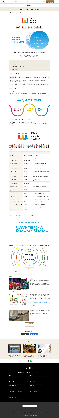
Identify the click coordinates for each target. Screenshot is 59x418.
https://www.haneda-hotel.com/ (38, 193)
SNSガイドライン (41, 409)
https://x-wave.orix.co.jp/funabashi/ (39, 201)
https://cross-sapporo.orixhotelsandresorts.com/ (41, 171)
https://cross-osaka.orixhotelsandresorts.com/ (40, 176)
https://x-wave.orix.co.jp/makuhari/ (39, 204)
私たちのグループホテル (13, 395)
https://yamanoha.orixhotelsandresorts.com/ (40, 168)
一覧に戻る (29, 327)
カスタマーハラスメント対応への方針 (42, 412)
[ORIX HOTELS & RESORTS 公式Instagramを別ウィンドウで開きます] (28, 361)
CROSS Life (11, 389)
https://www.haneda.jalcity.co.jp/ (38, 189)
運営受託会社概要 (17, 409)
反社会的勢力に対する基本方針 (16, 412)
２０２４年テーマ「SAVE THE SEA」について (20, 68)
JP (55, 1)
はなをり (31, 375)
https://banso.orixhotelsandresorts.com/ (39, 163)
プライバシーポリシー (33, 409)
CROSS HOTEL (32, 381)
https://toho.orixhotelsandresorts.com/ (39, 166)
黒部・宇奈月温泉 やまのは (13, 385)
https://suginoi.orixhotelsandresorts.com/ (40, 186)
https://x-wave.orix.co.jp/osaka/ (38, 207)
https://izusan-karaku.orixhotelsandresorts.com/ (41, 158)
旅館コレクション (12, 381)
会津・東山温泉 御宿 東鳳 (22, 384)
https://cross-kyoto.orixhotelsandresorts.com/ (40, 173)
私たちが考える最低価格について (28, 412)
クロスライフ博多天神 (12, 391)
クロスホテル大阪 (32, 385)
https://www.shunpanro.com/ (38, 209)
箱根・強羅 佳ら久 (19, 378)
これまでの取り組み (15, 69)
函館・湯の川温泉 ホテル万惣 (13, 384)
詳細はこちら (29, 240)
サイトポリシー (24, 409)
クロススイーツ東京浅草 (33, 391)
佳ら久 (10, 375)
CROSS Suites (32, 389)
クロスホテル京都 (39, 384)
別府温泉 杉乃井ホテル (12, 397)
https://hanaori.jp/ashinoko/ (37, 160)
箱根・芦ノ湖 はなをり (33, 378)
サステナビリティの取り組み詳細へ (29, 324)
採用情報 (32, 405)
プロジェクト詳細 (15, 64)
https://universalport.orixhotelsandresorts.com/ (41, 196)
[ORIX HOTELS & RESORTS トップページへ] (4, 2)
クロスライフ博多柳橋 (20, 391)
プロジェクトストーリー (16, 62)
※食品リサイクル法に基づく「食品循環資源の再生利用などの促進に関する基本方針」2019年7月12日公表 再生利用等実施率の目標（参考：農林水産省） (40, 304)
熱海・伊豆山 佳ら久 (12, 378)
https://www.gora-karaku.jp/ (37, 155)
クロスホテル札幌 (32, 384)
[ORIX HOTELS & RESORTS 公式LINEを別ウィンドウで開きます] (31, 361)
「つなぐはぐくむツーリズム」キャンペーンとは (20, 66)
